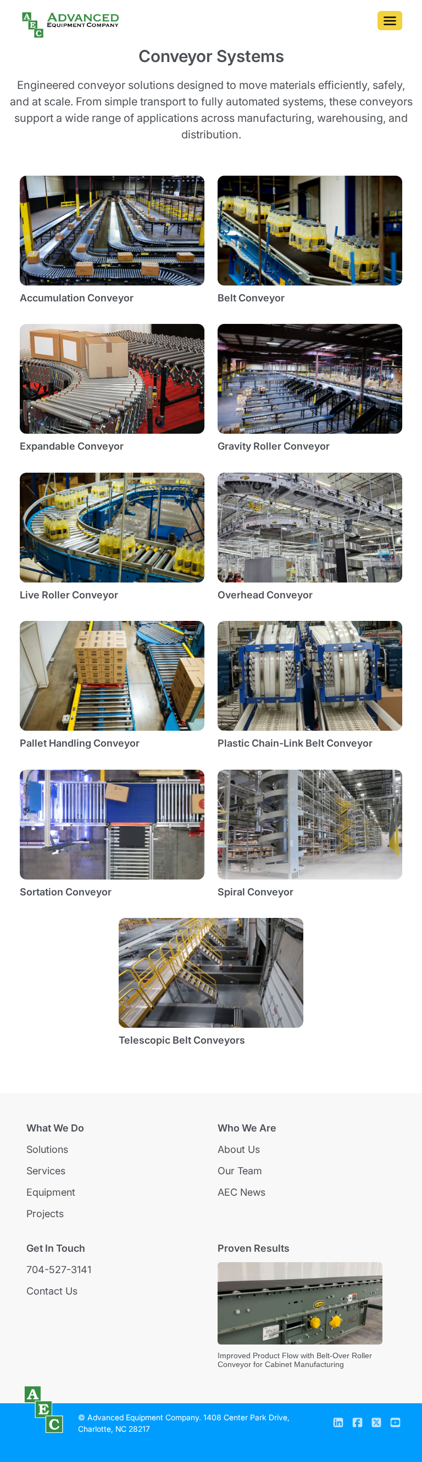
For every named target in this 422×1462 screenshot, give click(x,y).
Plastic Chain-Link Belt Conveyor (295, 743)
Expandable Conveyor (72, 446)
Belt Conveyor (251, 298)
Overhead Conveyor (265, 595)
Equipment (50, 1192)
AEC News (241, 1192)
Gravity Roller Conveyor (274, 446)
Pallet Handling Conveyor (80, 743)
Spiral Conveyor (255, 892)
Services (45, 1171)
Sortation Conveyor (66, 892)
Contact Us (51, 1291)
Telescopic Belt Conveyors (182, 1040)
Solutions (47, 1149)
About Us (239, 1149)
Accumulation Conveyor (77, 298)
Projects (45, 1213)
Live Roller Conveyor (69, 595)
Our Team (240, 1171)
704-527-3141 (58, 1269)
